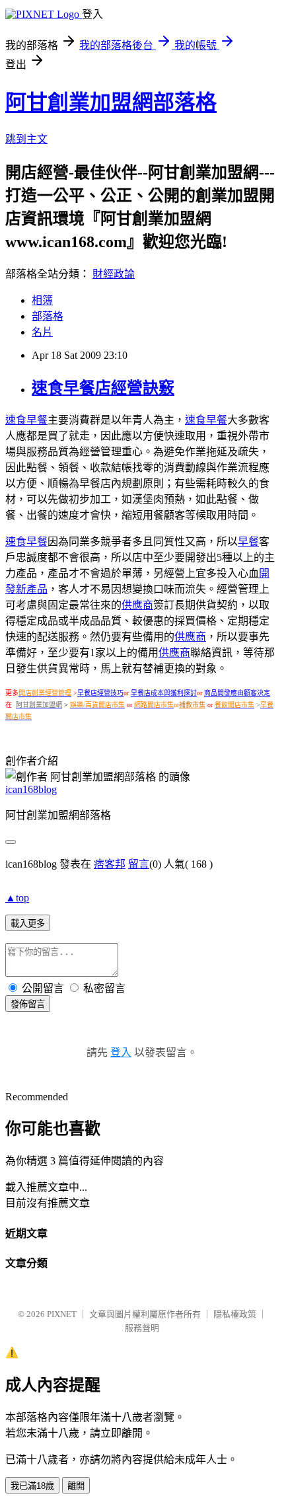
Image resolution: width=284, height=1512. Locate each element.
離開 (76, 1486)
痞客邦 (109, 864)
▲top (17, 897)
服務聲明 (142, 1328)
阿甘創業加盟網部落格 (111, 102)
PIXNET (62, 1314)
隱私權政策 (234, 1314)
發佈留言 (28, 1004)
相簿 (42, 300)
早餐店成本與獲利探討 (164, 693)
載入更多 (28, 923)
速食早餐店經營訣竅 (103, 388)
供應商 (137, 605)
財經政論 (113, 274)
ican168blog (31, 789)
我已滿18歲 (32, 1486)
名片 (42, 332)
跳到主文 (26, 139)
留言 (138, 864)
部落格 (47, 316)
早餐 (248, 541)
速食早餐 (26, 420)
